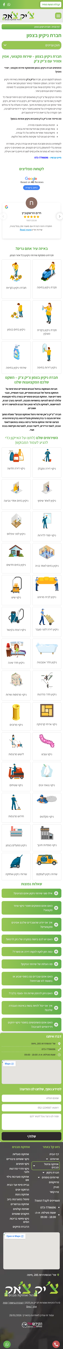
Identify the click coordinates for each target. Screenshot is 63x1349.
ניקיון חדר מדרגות (47, 694)
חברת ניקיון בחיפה (47, 287)
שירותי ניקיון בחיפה (16, 367)
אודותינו (54, 1159)
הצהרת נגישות (16, 1302)
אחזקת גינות (22, 1194)
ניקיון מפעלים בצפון (16, 845)
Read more (25, 229)
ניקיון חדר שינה (16, 662)
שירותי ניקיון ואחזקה (16, 874)
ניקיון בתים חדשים (16, 565)
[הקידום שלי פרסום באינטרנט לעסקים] (31, 1327)
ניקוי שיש (16, 597)
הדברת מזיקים (21, 1226)
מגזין (56, 1187)
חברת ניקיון (53, 1172)
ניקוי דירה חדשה (16, 468)
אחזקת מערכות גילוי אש (18, 1178)
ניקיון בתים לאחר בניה (47, 566)
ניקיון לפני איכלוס (16, 534)
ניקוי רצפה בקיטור (16, 630)
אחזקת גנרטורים (20, 1204)
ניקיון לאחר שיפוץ (47, 500)
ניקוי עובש (47, 754)
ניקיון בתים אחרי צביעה (16, 500)
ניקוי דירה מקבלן (47, 468)
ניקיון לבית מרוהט (46, 597)
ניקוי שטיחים (16, 785)
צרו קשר (54, 1192)
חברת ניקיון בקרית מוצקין (47, 331)
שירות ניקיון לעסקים (46, 874)
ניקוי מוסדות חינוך (47, 845)
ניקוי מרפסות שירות (16, 694)
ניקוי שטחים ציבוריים (17, 1159)
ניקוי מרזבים (16, 724)
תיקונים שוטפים (20, 1214)
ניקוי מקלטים (47, 816)
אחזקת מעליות (21, 1154)
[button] (58, 16)
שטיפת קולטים (21, 1209)
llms (28, 1306)
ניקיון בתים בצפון (16, 329)
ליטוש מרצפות (16, 754)
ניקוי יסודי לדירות (47, 535)
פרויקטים (54, 1182)
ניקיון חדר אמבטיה (47, 662)
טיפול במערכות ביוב (18, 1199)
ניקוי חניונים (22, 1164)
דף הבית (55, 26)
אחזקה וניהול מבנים (51, 1165)
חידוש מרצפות (16, 816)
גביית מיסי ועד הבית (18, 1185)
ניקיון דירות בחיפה (47, 367)
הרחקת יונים (22, 1189)
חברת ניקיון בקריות (16, 287)
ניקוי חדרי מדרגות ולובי (19, 1170)
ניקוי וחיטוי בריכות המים (19, 1220)
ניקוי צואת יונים (47, 785)
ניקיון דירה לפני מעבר (46, 629)
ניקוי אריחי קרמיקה (47, 724)
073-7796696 (41, 157)
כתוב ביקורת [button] (31, 187)
